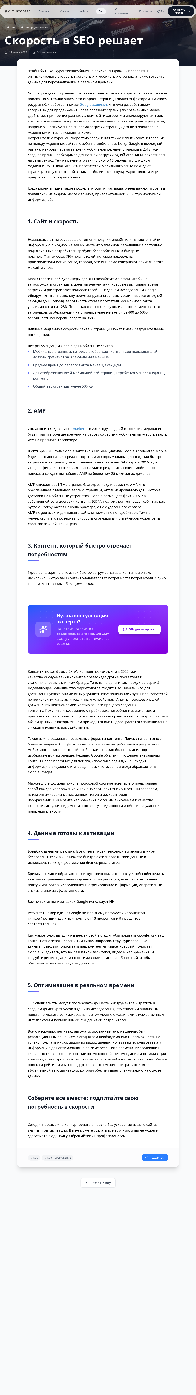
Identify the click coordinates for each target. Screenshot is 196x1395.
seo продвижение (36, 27)
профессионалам (111, 1136)
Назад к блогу (100, 1183)
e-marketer (78, 428)
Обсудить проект (142, 629)
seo (12, 27)
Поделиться (157, 1157)
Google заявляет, (94, 104)
